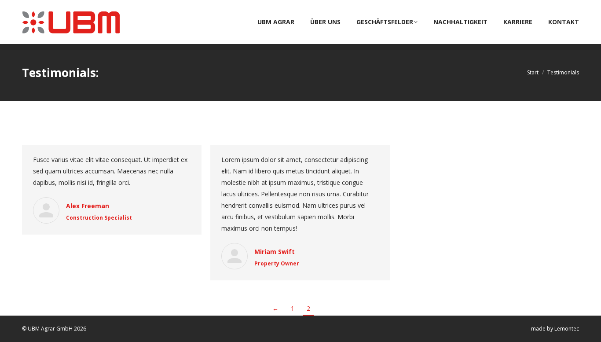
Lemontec (566, 328)
